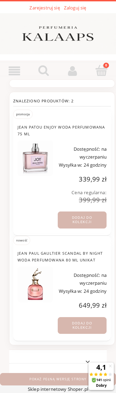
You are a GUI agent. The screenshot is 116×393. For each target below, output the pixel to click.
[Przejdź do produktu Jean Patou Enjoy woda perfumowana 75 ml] (35, 158)
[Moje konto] (72, 71)
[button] (14, 71)
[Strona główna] (58, 32)
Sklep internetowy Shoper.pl (58, 389)
